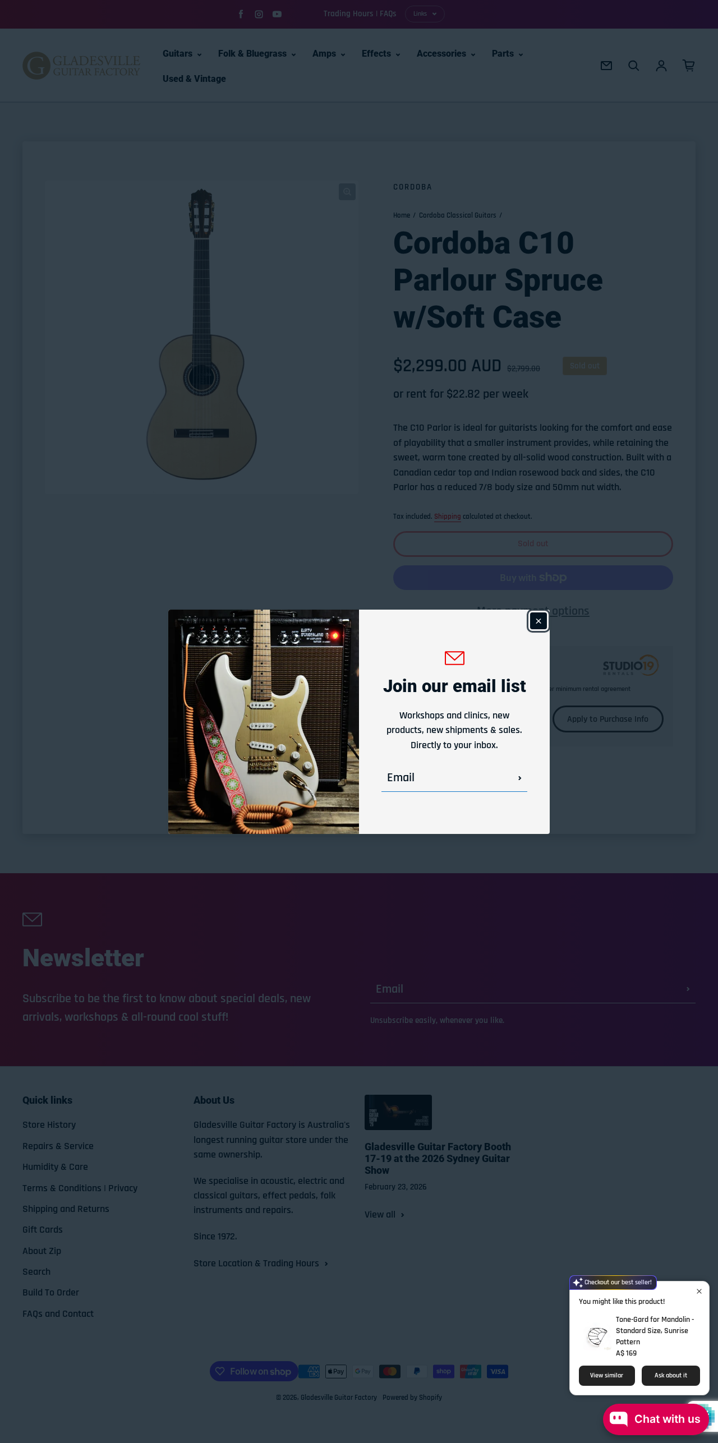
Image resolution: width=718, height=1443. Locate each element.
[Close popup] (699, 1291)
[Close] (538, 620)
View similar (606, 1375)
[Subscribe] (520, 778)
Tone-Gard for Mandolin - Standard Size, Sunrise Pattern (655, 1331)
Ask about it (671, 1375)
